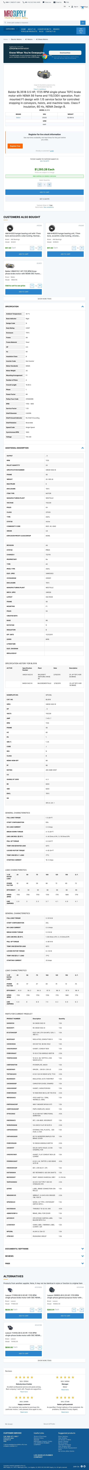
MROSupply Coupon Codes (43, 1441)
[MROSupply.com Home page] (15, 15)
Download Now (65, 53)
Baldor (18, 117)
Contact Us (50, 31)
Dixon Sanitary (63, 1436)
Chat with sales (8, 1438)
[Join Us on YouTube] (84, 1466)
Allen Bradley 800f (64, 1446)
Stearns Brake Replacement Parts (67, 1448)
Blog (41, 31)
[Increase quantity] (49, 185)
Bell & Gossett (63, 1443)
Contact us (7, 1440)
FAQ (4, 1441)
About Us (31, 29)
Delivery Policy (39, 1438)
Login (52, 151)
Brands (56, 29)
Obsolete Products (64, 1444)
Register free (15, 146)
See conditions (49, 207)
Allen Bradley (62, 1438)
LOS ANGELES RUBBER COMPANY (41, 1443)
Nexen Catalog (63, 1441)
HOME (23, 29)
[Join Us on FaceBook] (82, 1466)
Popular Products (29, 31)
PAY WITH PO (81, 31)
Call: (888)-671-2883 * (11, 1436)
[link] (44, 53)
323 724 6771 (44, 161)
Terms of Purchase (40, 1436)
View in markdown (40, 89)
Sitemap (36, 1440)
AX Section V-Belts (64, 1440)
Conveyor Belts (44, 29)
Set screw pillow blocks (66, 1451)
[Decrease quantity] (39, 185)
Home (5, 39)
